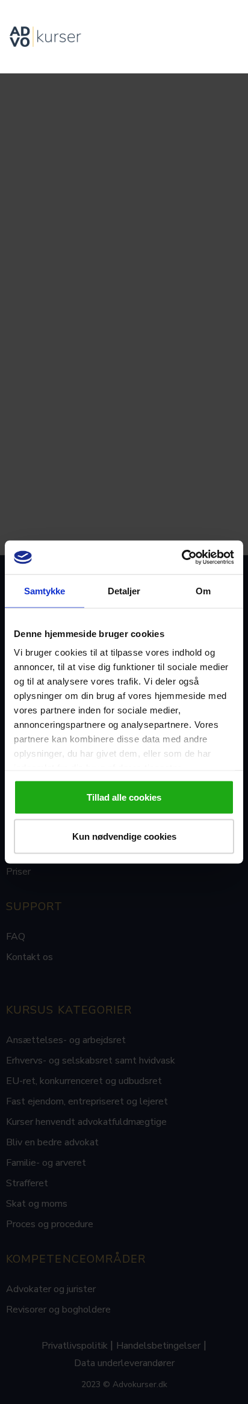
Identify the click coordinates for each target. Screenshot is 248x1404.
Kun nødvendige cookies (124, 836)
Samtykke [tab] (45, 590)
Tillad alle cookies (124, 797)
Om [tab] (203, 590)
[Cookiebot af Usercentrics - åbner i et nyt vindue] (181, 557)
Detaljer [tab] (124, 590)
